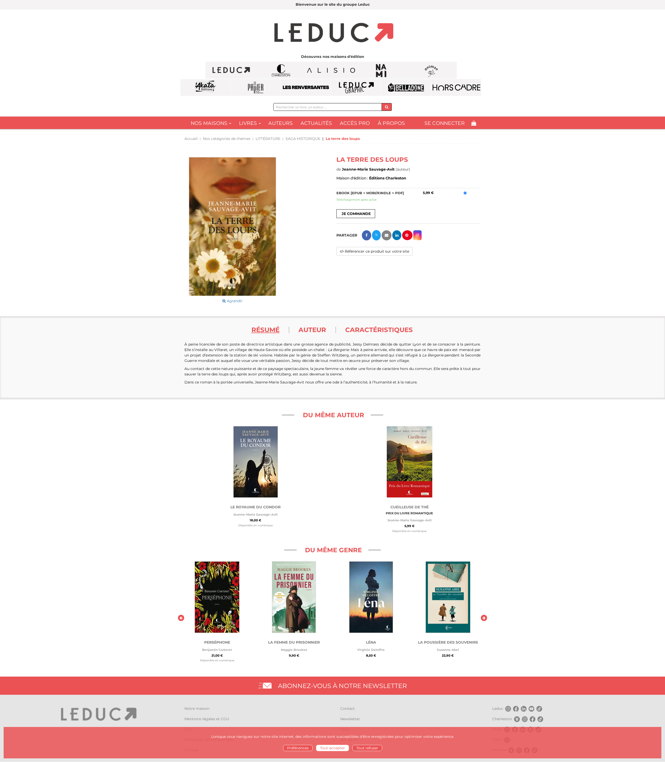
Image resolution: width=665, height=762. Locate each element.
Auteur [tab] (312, 330)
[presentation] (181, 618)
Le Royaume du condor (255, 507)
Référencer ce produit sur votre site (376, 251)
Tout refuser (367, 748)
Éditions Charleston (387, 178)
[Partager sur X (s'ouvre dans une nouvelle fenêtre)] (376, 235)
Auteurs (280, 123)
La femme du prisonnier (294, 642)
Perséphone (217, 642)
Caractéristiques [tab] (379, 330)
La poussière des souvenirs (448, 642)
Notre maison (196, 708)
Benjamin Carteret (217, 650)
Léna (371, 642)
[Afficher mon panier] (473, 123)
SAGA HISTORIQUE (302, 138)
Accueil (191, 138)
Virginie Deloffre (371, 650)
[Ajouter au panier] (355, 213)
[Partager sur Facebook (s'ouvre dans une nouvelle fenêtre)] (366, 235)
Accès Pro (355, 123)
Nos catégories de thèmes (226, 138)
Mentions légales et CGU (206, 719)
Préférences (298, 748)
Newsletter (350, 719)
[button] (232, 226)
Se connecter (444, 123)
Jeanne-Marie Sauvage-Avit (368, 169)
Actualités (316, 123)
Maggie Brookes (294, 650)
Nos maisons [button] (210, 123)
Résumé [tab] (265, 330)
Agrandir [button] (234, 301)
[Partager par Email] (386, 235)
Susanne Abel (448, 650)
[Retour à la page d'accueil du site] (332, 33)
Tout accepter (332, 748)
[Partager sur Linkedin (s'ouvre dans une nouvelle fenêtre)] (396, 235)
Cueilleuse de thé (409, 507)
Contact (347, 708)
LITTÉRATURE (268, 138)
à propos (391, 123)
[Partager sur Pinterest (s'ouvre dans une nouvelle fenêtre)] (407, 235)
